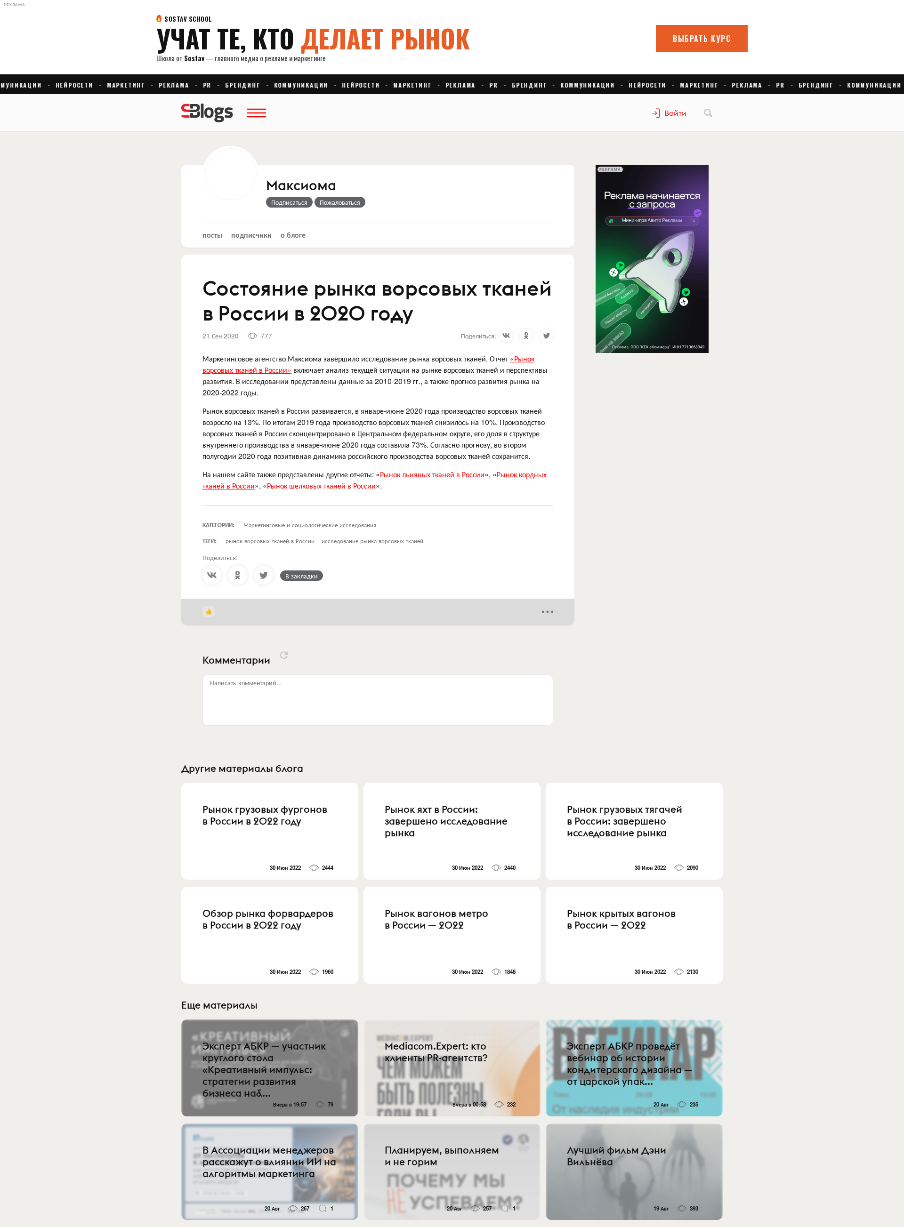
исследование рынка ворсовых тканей (372, 540)
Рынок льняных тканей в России (432, 474)
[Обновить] (284, 655)
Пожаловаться (340, 202)
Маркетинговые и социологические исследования (309, 524)
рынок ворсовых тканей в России (270, 540)
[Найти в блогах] (708, 113)
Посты (212, 234)
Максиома (301, 186)
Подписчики (251, 234)
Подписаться (289, 202)
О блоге (293, 234)
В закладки (301, 575)
